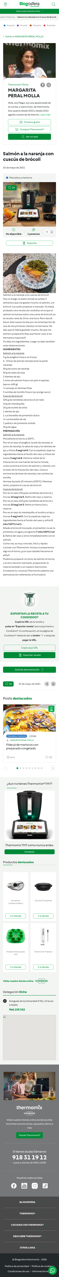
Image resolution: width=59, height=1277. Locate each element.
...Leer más (44, 114)
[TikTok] (45, 1185)
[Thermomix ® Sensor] (43, 936)
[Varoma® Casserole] (43, 885)
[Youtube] (24, 1185)
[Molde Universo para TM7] (15, 936)
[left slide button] (6, 768)
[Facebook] (13, 1185)
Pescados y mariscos (16, 736)
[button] (53, 4)
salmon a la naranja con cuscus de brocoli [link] (36, 17)
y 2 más (32, 736)
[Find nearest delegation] (5, 4)
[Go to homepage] (29, 4)
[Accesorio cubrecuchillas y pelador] (15, 885)
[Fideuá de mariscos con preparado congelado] (29, 720)
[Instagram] (34, 1185)
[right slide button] (53, 768)
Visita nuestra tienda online (28, 11)
